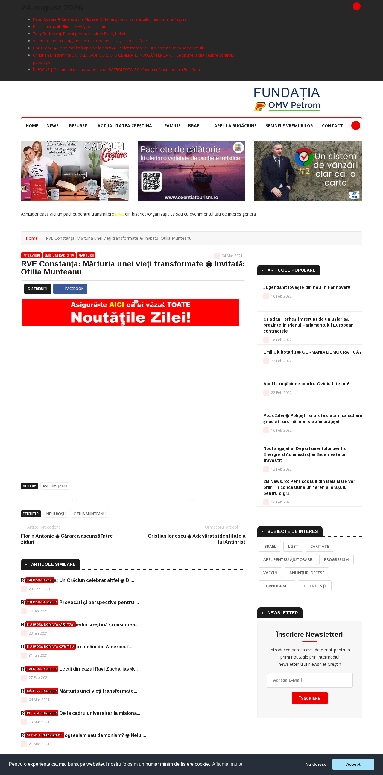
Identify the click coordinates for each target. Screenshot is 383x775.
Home (32, 125)
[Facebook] (357, 6)
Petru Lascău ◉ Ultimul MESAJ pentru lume (71, 26)
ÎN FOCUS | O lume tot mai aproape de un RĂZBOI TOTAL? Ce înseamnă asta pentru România (116, 69)
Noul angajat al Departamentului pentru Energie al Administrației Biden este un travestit (305, 454)
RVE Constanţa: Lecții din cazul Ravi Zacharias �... (79, 668)
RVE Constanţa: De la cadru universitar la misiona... (80, 713)
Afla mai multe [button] (227, 764)
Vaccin (270, 572)
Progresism (336, 559)
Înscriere (309, 698)
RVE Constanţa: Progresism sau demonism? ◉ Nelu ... (83, 735)
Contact (332, 125)
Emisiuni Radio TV (59, 255)
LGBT (293, 546)
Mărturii (86, 255)
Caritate (319, 546)
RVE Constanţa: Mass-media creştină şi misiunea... (80, 624)
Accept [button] (353, 764)
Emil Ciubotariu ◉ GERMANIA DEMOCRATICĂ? (312, 352)
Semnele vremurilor (289, 125)
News (53, 125)
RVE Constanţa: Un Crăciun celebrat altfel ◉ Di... (77, 580)
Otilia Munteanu (90, 513)
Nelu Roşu (56, 513)
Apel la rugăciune (235, 125)
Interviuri (31, 255)
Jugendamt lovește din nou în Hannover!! (306, 287)
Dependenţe (315, 586)
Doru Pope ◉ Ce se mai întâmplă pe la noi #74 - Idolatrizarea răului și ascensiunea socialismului (119, 48)
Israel (195, 125)
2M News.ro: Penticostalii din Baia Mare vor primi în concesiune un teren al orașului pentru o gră (309, 487)
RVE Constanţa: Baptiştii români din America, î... (76, 646)
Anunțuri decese (306, 572)
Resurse (78, 125)
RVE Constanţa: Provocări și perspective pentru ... (80, 602)
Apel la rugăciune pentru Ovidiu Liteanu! (306, 383)
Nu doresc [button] (316, 764)
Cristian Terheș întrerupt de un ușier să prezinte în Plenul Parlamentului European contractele (308, 325)
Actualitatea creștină (125, 125)
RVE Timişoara (55, 486)
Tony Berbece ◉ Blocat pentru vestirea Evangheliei (79, 33)
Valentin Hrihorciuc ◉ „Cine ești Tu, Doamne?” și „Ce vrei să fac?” (90, 40)
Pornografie (277, 586)
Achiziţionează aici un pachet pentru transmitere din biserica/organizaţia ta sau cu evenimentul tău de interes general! (139, 214)
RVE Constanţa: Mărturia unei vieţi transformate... (79, 691)
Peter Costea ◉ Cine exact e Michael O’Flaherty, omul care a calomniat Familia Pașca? (109, 19)
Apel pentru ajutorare (287, 559)
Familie (173, 125)
